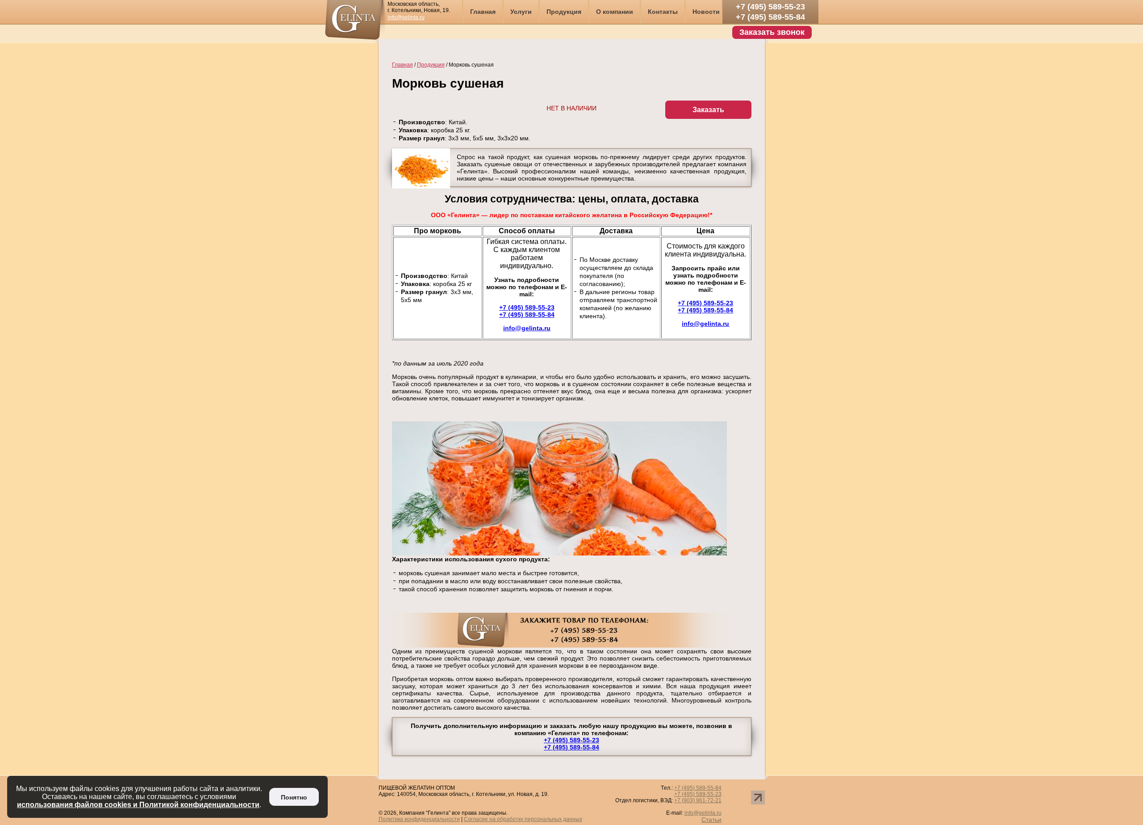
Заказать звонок (772, 32)
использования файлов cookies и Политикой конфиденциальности (138, 804)
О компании (614, 11)
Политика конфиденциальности (419, 819)
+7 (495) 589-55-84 (770, 17)
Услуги (521, 11)
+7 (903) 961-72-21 (698, 800)
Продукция (563, 11)
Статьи (711, 819)
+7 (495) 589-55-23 (770, 6)
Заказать (708, 110)
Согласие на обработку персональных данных (523, 819)
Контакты (663, 11)
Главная (483, 11)
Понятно (294, 797)
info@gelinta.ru (406, 17)
